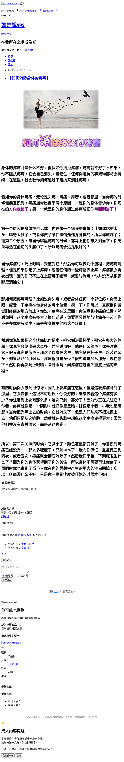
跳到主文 (6, 34)
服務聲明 (92, 717)
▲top (4, 553)
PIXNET (37, 717)
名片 (10, 64)
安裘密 (25, 548)
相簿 (10, 56)
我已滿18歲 (8, 755)
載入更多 (7, 560)
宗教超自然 (27, 544)
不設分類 (28, 50)
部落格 (12, 60)
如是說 (5, 516)
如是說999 (13, 25)
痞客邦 (22, 535)
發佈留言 (7, 579)
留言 (29, 535)
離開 (18, 755)
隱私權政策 (80, 717)
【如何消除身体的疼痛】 (29, 78)
